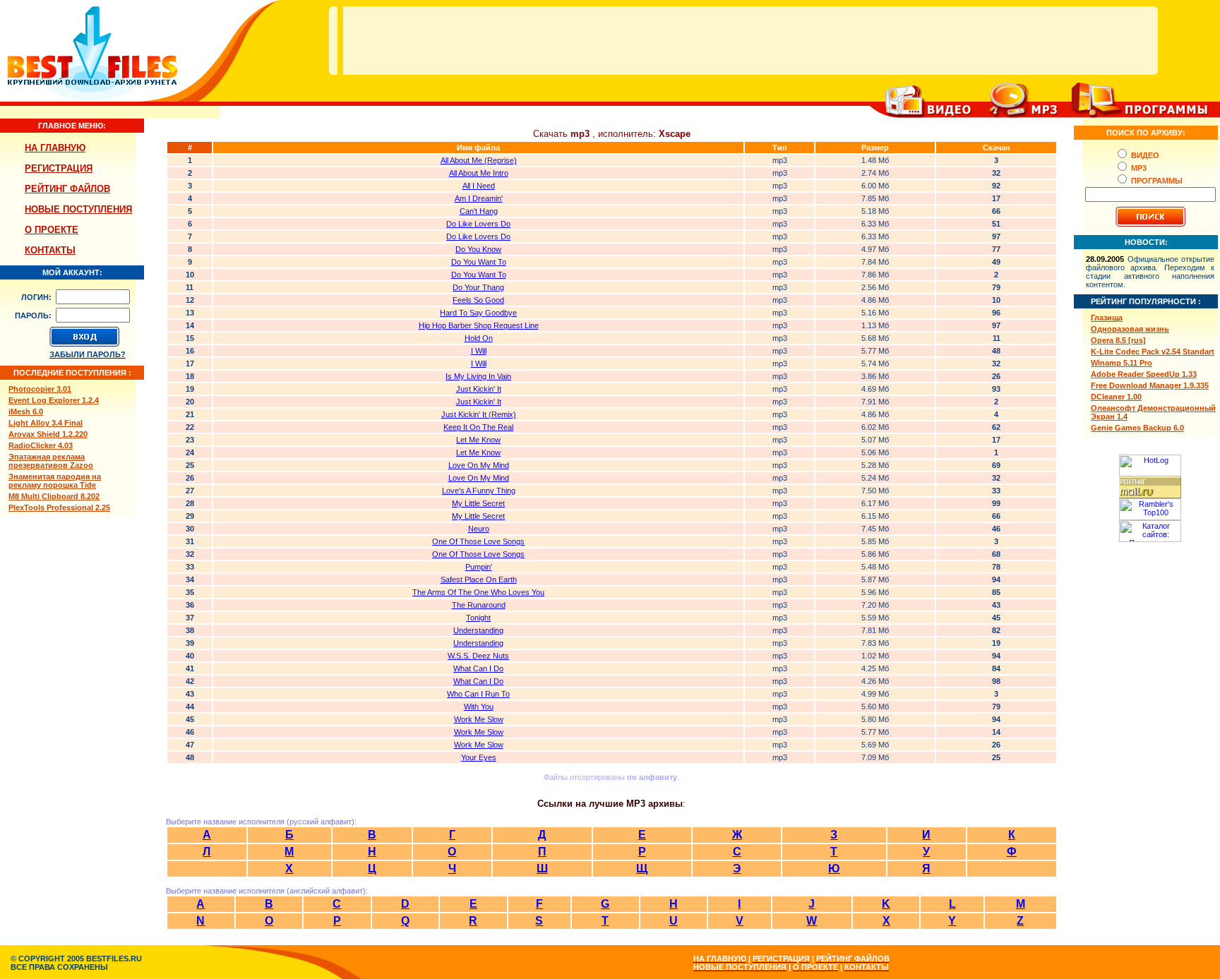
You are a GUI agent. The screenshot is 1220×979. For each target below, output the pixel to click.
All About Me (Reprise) (479, 160)
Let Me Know (478, 440)
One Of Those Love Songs (478, 541)
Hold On (479, 338)
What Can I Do (478, 668)
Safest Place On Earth (479, 579)
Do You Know (478, 249)
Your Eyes (478, 757)
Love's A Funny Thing (478, 490)
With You (479, 706)
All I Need (478, 185)
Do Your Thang (478, 287)
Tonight (478, 617)
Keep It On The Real (478, 427)
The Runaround (479, 605)
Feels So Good (478, 300)
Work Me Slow (478, 719)
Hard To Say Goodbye (478, 312)
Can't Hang (479, 211)
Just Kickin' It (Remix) (478, 414)
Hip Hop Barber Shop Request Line (479, 325)
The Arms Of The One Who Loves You (478, 592)
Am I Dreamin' (479, 198)
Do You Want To (478, 262)
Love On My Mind (478, 465)
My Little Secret (478, 503)
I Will (478, 351)
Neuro (478, 528)
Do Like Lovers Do (478, 224)
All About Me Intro (478, 173)
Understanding (478, 630)
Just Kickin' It (478, 389)
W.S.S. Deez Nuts (478, 655)
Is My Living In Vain (478, 376)
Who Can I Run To (478, 694)
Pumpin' (478, 567)
